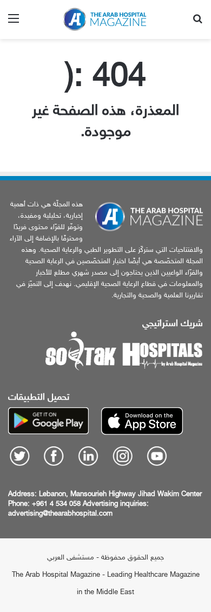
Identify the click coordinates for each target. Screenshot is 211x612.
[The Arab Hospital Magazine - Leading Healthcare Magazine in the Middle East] (105, 19)
